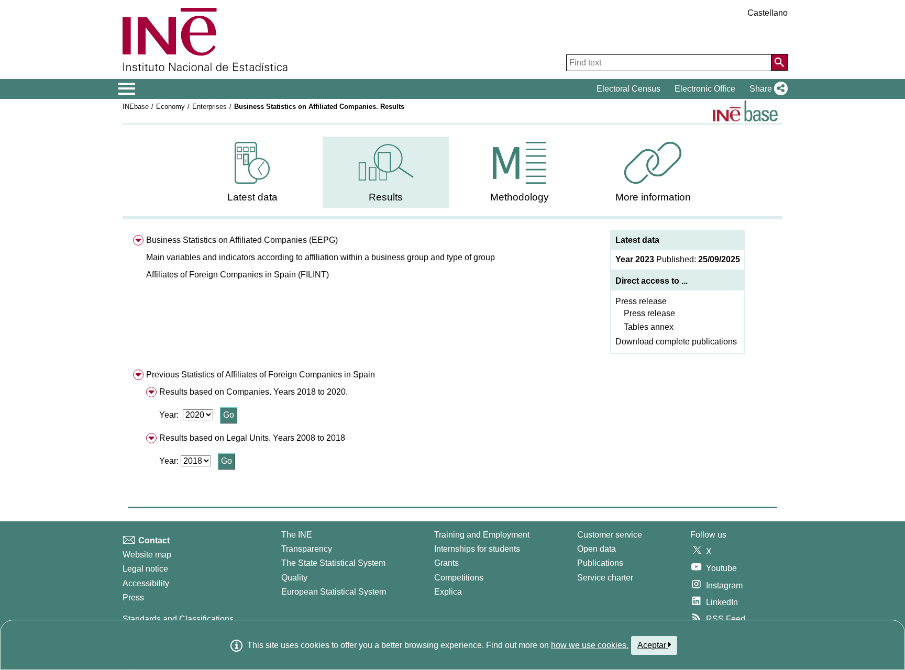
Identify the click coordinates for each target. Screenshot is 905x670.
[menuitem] (252, 172)
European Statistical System (333, 591)
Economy (170, 106)
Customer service (609, 534)
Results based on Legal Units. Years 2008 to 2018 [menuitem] (252, 437)
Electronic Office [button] (705, 88)
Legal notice (145, 568)
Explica (448, 591)
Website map (147, 554)
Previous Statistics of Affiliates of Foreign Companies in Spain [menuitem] (260, 374)
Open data (596, 548)
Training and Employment (481, 534)
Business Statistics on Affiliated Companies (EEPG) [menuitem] (242, 240)
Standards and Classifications (178, 619)
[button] (766, 89)
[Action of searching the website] (779, 62)
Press (133, 597)
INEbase (136, 106)
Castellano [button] (767, 12)
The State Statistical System (333, 563)
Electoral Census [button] (628, 88)
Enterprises (209, 106)
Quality (294, 577)
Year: (170, 414)
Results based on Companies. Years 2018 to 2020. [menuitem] (253, 391)
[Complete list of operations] (745, 111)
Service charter (605, 577)
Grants (446, 563)
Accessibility (146, 583)
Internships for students (477, 548)
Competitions (458, 577)
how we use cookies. (589, 645)
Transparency (306, 548)
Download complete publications (676, 341)
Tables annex (649, 326)
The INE (296, 534)
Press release (641, 301)
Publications (600, 563)
